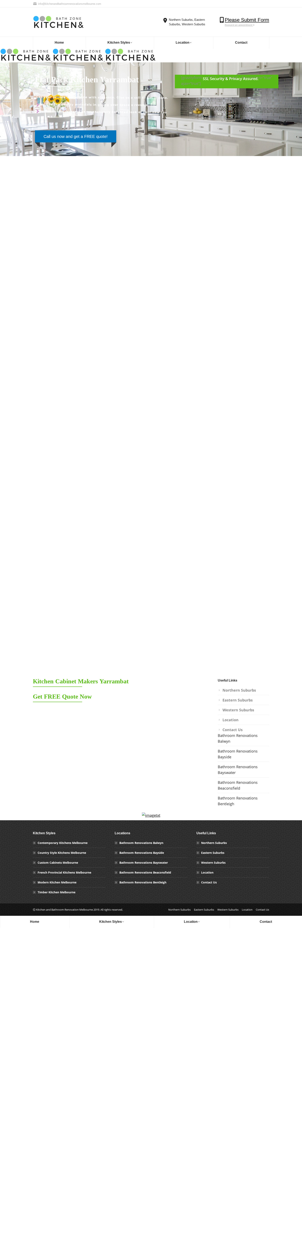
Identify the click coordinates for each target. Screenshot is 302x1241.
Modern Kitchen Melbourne (57, 882)
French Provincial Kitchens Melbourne (64, 872)
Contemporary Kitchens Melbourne (63, 843)
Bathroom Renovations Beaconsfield (238, 785)
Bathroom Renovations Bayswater (238, 769)
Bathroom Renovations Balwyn (238, 738)
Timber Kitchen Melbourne (56, 892)
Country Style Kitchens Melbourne (62, 853)
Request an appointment (239, 25)
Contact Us (232, 729)
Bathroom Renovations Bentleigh (238, 801)
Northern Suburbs (239, 690)
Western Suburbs (238, 709)
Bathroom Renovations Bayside (238, 754)
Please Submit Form (247, 20)
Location (230, 719)
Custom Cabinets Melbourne (58, 863)
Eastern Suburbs (237, 700)
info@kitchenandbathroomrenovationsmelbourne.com (69, 3)
